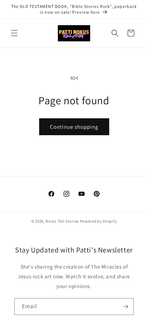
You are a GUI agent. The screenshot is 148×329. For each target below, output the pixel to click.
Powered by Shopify (98, 221)
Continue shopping (74, 126)
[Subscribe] (125, 306)
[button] (14, 33)
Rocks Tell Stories (62, 221)
